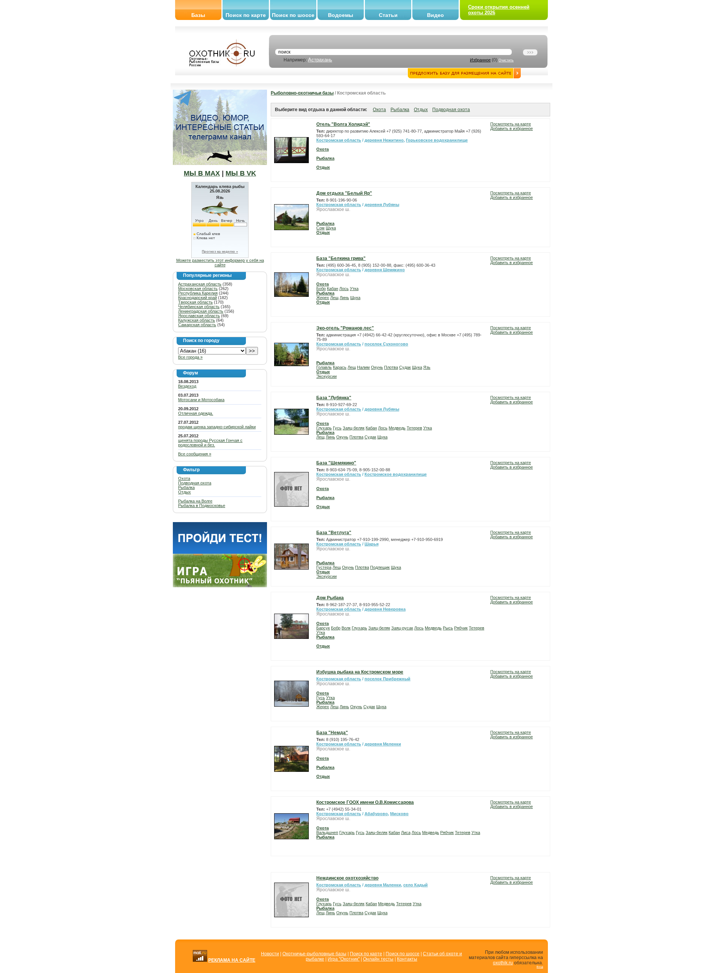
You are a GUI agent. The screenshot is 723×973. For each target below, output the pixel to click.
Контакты (407, 959)
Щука (331, 228)
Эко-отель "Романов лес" (345, 328)
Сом (320, 228)
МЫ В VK (241, 173)
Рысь (448, 628)
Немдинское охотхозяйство (347, 878)
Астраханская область (199, 284)
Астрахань (320, 60)
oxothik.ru (503, 962)
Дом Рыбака (330, 597)
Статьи (388, 15)
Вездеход (187, 386)
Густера (323, 567)
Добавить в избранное (511, 128)
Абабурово (376, 813)
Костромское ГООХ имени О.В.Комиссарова (365, 802)
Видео (435, 15)
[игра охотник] (220, 585)
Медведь (397, 428)
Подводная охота (194, 483)
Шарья (371, 544)
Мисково (399, 813)
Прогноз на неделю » (220, 252)
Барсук (323, 628)
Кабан (332, 288)
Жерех (322, 297)
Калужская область (196, 320)
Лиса (405, 832)
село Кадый (415, 885)
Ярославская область (199, 315)
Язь (426, 367)
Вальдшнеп (327, 832)
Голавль (324, 367)
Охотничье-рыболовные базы (314, 953)
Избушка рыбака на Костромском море (359, 672)
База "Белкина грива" (341, 258)
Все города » (190, 357)
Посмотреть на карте (510, 124)
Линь (344, 297)
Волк (346, 628)
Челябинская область (199, 306)
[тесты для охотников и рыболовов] (220, 552)
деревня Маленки (383, 885)
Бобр (321, 288)
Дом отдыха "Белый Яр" (344, 193)
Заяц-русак (402, 628)
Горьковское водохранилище (437, 140)
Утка (354, 288)
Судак (405, 367)
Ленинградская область (200, 311)
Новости (270, 953)
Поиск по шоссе (293, 15)
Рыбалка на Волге (195, 501)
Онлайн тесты (378, 959)
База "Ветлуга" (333, 532)
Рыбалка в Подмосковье (201, 505)
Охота (184, 478)
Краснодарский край (197, 297)
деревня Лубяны (382, 204)
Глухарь (324, 428)
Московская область (198, 288)
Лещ (334, 297)
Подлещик (380, 567)
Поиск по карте (246, 15)
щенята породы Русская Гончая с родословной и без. (210, 442)
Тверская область (195, 302)
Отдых (184, 492)
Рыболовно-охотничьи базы (302, 93)
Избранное (480, 60)
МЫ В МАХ (202, 173)
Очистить (506, 60)
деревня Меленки (383, 744)
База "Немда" (332, 732)
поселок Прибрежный (387, 679)
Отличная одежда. (195, 413)
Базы (198, 15)
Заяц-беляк (354, 428)
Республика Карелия (198, 293)
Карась (339, 367)
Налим (363, 367)
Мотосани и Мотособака (201, 399)
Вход (540, 966)
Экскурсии (326, 376)
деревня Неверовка (385, 609)
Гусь (337, 428)
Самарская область (197, 324)
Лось (344, 288)
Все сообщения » (194, 454)
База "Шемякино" (336, 463)
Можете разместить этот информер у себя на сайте (220, 262)
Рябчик (461, 628)
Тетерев (414, 428)
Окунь (377, 367)
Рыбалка (186, 487)
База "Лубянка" (333, 397)
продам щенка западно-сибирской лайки (217, 427)
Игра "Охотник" (344, 959)
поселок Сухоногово (386, 344)
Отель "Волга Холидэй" (343, 124)
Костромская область (338, 140)
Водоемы (340, 15)
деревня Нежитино (384, 140)
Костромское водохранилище (396, 474)
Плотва (391, 367)
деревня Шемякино (385, 269)
